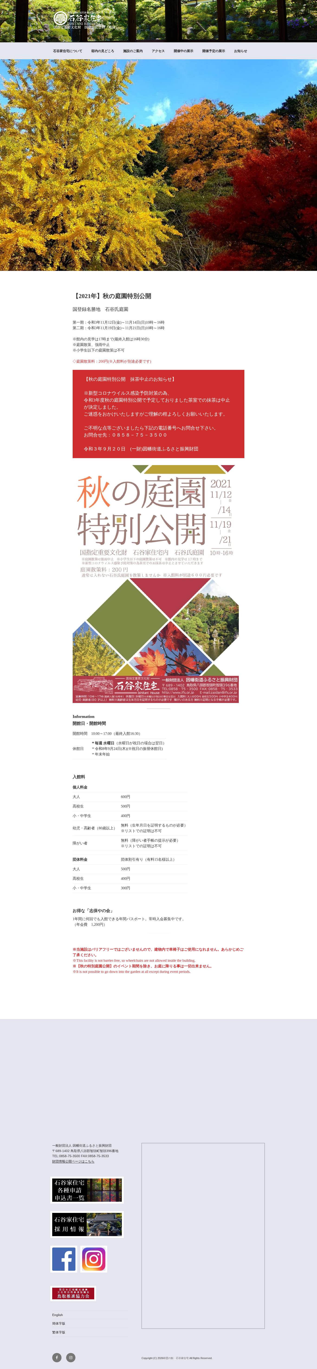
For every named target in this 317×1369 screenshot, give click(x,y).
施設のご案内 (133, 51)
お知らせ (240, 51)
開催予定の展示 (213, 51)
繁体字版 (58, 1332)
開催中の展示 (183, 51)
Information (83, 716)
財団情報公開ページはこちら (73, 1161)
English (57, 1315)
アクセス (158, 51)
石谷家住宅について (67, 51)
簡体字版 (58, 1323)
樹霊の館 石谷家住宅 (176, 1358)
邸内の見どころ (102, 51)
